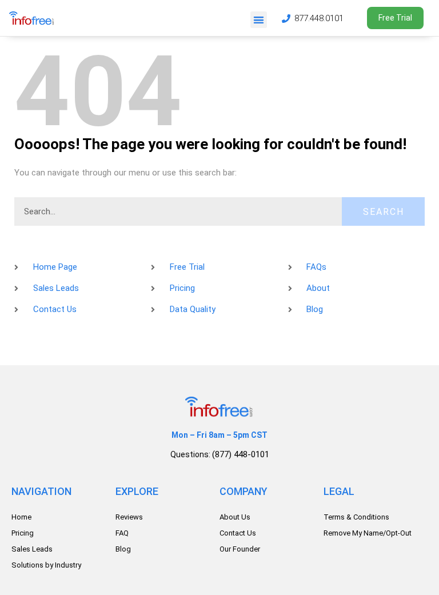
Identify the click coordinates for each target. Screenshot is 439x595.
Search (383, 211)
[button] (258, 19)
